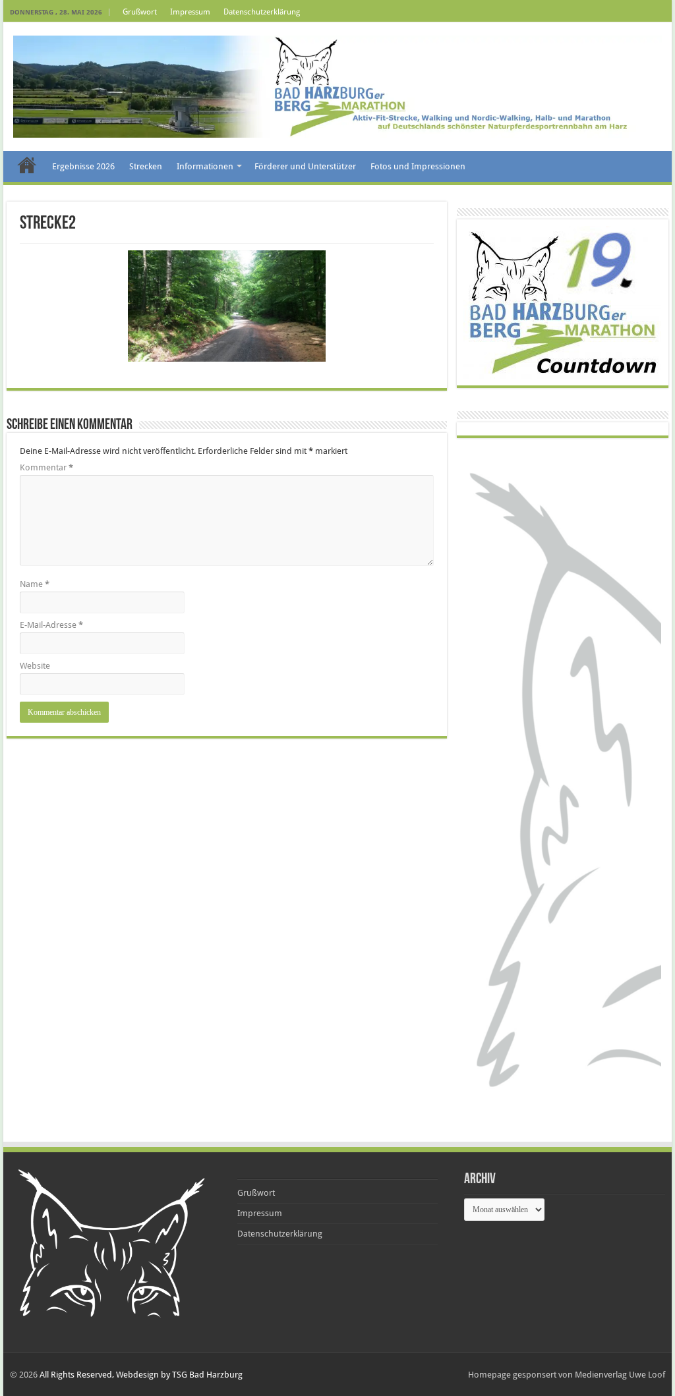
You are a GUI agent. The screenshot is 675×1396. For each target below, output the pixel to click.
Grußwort (140, 11)
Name (34, 584)
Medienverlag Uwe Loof (620, 1375)
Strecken (145, 166)
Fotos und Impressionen (417, 166)
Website (35, 666)
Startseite (27, 165)
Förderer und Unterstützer (305, 166)
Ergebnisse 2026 (83, 166)
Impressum (190, 11)
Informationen (205, 166)
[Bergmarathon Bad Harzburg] (337, 87)
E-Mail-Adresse (51, 625)
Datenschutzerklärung (261, 11)
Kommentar (46, 467)
